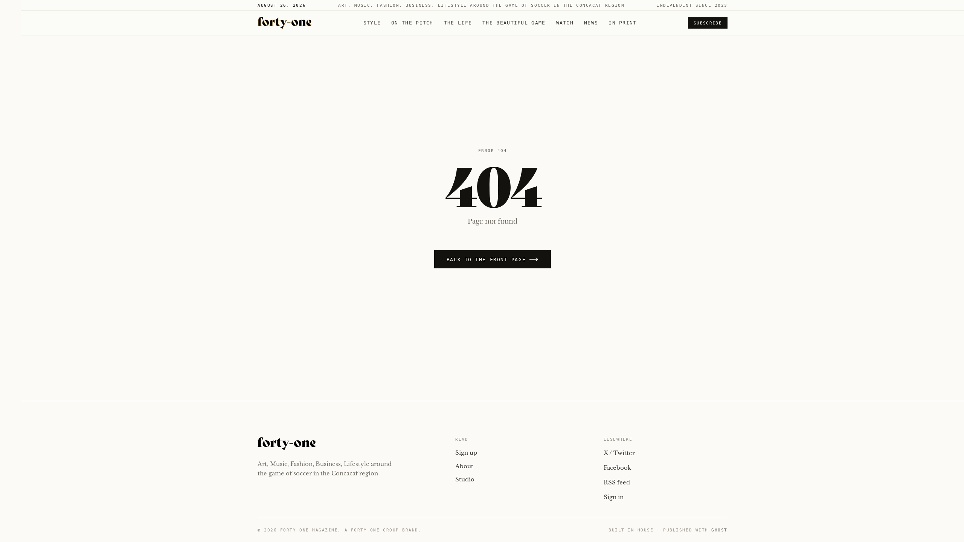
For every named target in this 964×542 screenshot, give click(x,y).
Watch (565, 23)
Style (372, 23)
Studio (464, 479)
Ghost (719, 530)
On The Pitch (412, 23)
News (591, 23)
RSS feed (617, 482)
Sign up (466, 452)
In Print (622, 23)
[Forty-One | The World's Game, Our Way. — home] (285, 23)
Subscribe (708, 23)
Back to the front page (486, 259)
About (464, 466)
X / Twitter (619, 453)
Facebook (617, 467)
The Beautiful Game (513, 23)
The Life (458, 23)
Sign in (614, 497)
